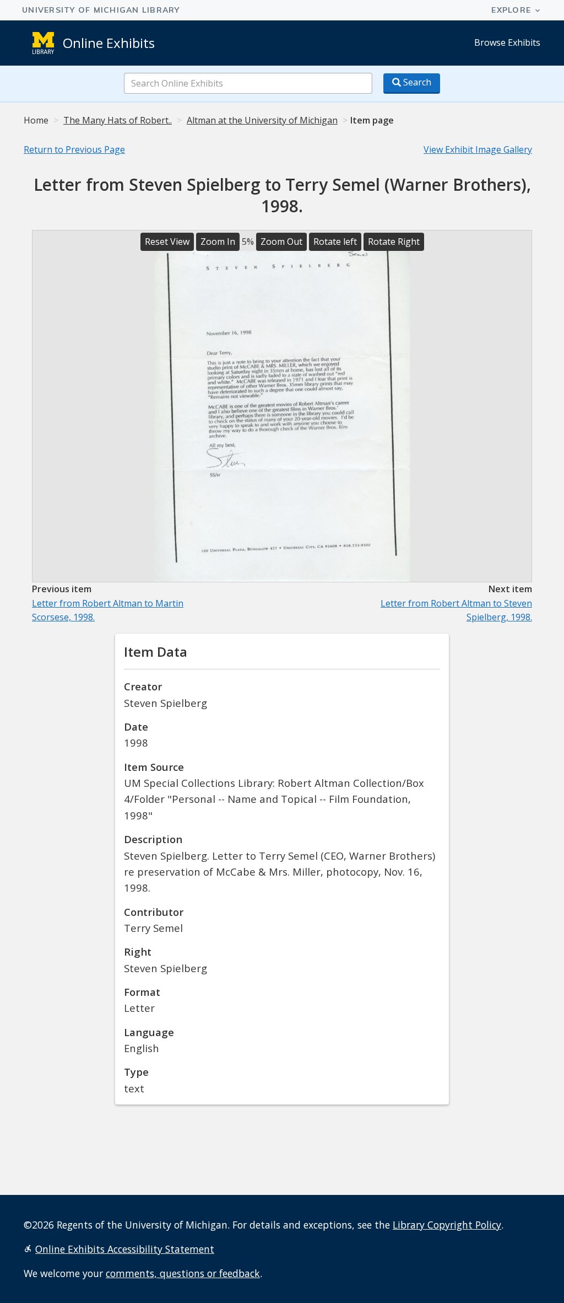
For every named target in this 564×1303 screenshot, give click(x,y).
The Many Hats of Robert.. (117, 120)
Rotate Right (394, 241)
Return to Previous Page (74, 149)
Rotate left (335, 241)
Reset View (167, 241)
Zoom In (217, 241)
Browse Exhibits (507, 42)
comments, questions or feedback (183, 1273)
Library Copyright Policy (447, 1224)
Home (36, 120)
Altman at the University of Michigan (262, 120)
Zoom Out (281, 241)
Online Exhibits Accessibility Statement (124, 1249)
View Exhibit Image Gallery (478, 149)
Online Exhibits (109, 43)
